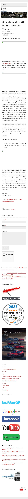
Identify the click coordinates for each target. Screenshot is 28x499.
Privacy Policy (5, 390)
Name (4, 220)
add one (12, 209)
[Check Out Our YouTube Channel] (14, 427)
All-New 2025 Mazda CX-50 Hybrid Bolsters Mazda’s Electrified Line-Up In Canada (13, 463)
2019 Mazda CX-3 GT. (7, 63)
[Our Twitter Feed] (14, 402)
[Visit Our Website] (14, 298)
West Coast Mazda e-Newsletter (9, 369)
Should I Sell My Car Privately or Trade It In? (12, 376)
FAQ (3, 374)
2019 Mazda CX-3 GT (12, 199)
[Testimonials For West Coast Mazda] (14, 291)
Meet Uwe (5, 387)
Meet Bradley (6, 385)
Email (4, 225)
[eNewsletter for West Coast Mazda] (14, 437)
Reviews (5, 34)
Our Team (4, 383)
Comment (4, 231)
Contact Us (4, 371)
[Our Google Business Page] (14, 412)
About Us (4, 367)
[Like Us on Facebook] (14, 419)
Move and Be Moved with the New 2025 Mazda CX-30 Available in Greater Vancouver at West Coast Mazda (13, 456)
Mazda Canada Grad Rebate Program (9, 381)
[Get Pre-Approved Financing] (14, 476)
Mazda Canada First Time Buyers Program (10, 378)
